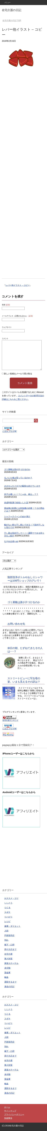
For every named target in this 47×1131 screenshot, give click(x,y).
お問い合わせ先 (16, 623)
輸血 (6, 977)
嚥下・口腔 (9, 945)
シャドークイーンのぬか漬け (17, 516)
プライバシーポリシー (14, 1114)
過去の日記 (9, 986)
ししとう (8, 903)
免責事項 (8, 1118)
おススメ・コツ (11, 898)
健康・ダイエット (12, 926)
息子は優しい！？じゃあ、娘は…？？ (21, 494)
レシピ (7, 921)
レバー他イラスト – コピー (18, 285)
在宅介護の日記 (11, 10)
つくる (7, 908)
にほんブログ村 (10, 431)
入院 (6, 931)
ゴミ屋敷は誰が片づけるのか (17, 469)
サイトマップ (10, 1111)
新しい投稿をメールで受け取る (18, 374)
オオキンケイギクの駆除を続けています (22, 486)
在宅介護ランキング (10, 720)
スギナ (7, 912)
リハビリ (8, 917)
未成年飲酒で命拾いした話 (16, 503)
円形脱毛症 (9, 935)
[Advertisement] (23, 176)
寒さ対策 (8, 959)
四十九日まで (10, 949)
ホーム (7, 1107)
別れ (6, 940)
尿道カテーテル (11, 963)
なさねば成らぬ (11, 541)
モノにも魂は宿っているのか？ (18, 478)
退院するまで (10, 982)
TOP (12, 20)
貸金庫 (7, 973)
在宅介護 (8, 954)
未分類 (7, 968)
